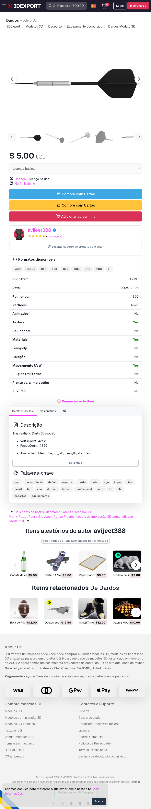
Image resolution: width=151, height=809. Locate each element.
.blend (30, 269)
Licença (83, 730)
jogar (117, 482)
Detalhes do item (23, 411)
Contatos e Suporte (96, 704)
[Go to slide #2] (54, 137)
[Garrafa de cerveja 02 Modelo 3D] (24, 561)
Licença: (20, 179)
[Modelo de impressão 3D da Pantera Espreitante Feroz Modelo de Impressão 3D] (127, 561)
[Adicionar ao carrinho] (24, 566)
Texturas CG (13, 730)
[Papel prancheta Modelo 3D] (92, 561)
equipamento (40, 496)
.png (99, 269)
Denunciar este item (78, 401)
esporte (67, 482)
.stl (87, 269)
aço (106, 482)
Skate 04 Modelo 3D (58, 575)
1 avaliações (54, 236)
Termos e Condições (92, 750)
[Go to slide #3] (79, 137)
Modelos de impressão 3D (23, 718)
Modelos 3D (13, 711)
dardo (82, 482)
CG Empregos (14, 756)
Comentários (48, 411)
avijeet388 (39, 230)
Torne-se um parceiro (19, 743)
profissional (84, 489)
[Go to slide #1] (29, 137)
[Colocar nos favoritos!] (32, 566)
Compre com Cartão (78, 194)
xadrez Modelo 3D (125, 622)
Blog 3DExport (15, 750)
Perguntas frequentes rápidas (98, 724)
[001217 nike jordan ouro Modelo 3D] (92, 608)
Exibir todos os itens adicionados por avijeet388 (75, 540)
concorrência (34, 482)
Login (120, 5)
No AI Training (24, 184)
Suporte (83, 711)
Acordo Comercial (90, 737)
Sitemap (136, 782)
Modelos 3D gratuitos (20, 724)
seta (100, 489)
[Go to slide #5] (130, 137)
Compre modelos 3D (23, 704)
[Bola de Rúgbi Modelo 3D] (24, 608)
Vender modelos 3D (19, 737)
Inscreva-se (138, 5)
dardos (51, 489)
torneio (66, 489)
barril (18, 489)
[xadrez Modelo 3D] (127, 608)
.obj (77, 269)
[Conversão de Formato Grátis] (109, 269)
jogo (17, 482)
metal (95, 482)
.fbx (54, 269)
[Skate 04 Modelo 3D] (58, 561)
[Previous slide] (12, 79)
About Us (13, 646)
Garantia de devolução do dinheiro (101, 756)
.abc (18, 269)
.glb (65, 269)
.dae (43, 269)
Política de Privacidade (94, 743)
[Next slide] (138, 79)
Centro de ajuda (89, 718)
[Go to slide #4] (104, 137)
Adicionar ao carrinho (78, 216)
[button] (136, 565)
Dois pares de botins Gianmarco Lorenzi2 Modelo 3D (52, 512)
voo (39, 489)
